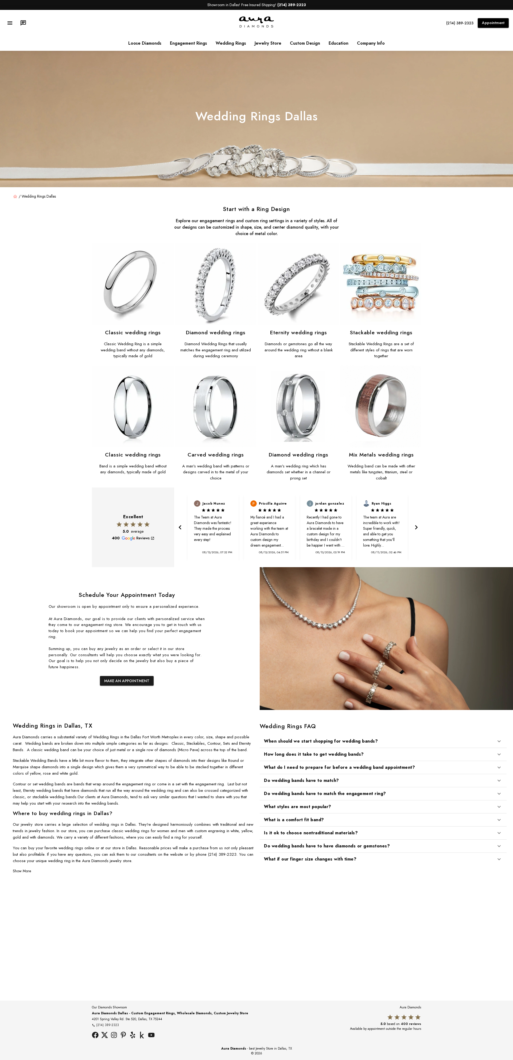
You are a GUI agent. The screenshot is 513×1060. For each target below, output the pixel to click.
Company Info (371, 43)
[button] (383, 741)
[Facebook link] (95, 1036)
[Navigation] (9, 23)
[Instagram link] (114, 1036)
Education (338, 43)
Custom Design (305, 43)
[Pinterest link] (123, 1036)
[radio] (119, 524)
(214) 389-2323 (459, 23)
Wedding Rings (231, 43)
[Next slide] (415, 527)
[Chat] (23, 23)
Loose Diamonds (144, 43)
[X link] (104, 1036)
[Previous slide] (179, 527)
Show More (22, 871)
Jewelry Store (268, 43)
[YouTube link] (151, 1036)
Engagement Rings (188, 43)
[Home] (15, 196)
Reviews (143, 538)
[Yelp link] (132, 1036)
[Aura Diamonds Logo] (256, 26)
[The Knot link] (142, 1036)
